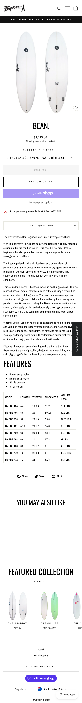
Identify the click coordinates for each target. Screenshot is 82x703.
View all (41, 581)
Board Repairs (41, 655)
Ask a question (40, 225)
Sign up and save (40, 666)
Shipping (30, 141)
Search (40, 649)
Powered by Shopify (41, 699)
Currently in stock (39, 150)
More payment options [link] (41, 202)
